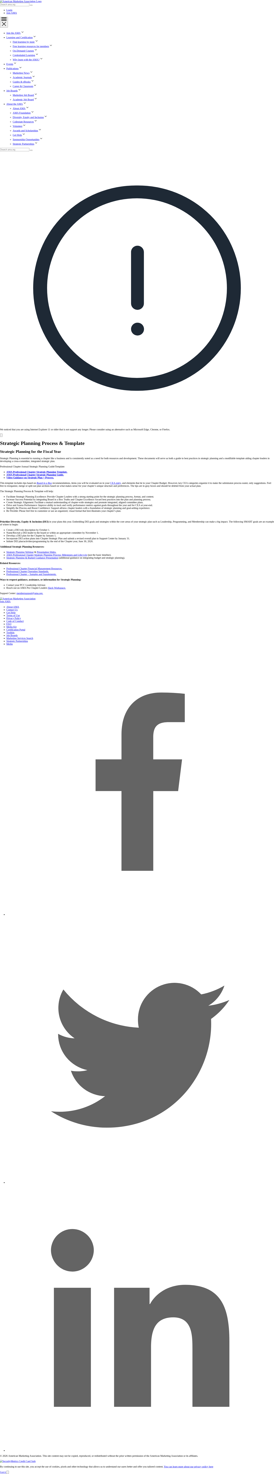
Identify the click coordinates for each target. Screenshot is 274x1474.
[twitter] (140, 1182)
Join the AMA (13, 33)
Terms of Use (13, 615)
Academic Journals (22, 77)
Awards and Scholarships (25, 130)
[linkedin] (140, 1450)
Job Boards (12, 90)
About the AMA (14, 104)
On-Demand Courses (23, 50)
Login (9, 10)
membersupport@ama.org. (29, 593)
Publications (12, 68)
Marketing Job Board (23, 95)
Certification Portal (15, 629)
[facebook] (140, 914)
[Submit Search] (31, 5)
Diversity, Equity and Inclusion (28, 117)
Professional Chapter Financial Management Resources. (34, 568)
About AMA (19, 108)
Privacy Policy (13, 618)
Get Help (17, 135)
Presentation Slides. (46, 552)
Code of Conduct (15, 621)
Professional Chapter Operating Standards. (27, 571)
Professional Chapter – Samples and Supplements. (31, 574)
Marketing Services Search (19, 638)
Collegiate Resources (23, 121)
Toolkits (10, 632)
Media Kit (11, 626)
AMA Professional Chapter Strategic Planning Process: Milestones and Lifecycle (46, 555)
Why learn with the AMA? (26, 59)
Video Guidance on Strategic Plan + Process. (30, 477)
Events (9, 64)
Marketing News (21, 73)
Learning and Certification (19, 37)
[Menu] (4, 22)
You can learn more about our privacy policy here (188, 1466)
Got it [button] (3, 1472)
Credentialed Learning (24, 55)
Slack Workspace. (57, 588)
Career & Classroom (23, 86)
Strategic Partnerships (23, 144)
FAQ (8, 624)
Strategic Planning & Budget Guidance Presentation (32, 557)
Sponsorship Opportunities (26, 139)
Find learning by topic (24, 42)
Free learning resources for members (31, 46)
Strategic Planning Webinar (20, 552)
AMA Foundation (22, 113)
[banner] (137, 294)
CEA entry (115, 483)
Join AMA (11, 13)
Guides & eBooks (22, 81)
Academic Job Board (23, 99)
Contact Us (12, 609)
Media (9, 644)
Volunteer (17, 126)
